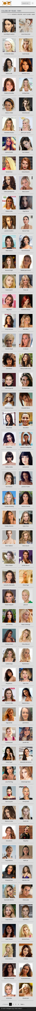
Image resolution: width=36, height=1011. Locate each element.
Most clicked (27, 14)
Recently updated (17, 14)
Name (33, 14)
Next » (22, 1004)
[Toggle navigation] (32, 3)
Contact (24, 1008)
